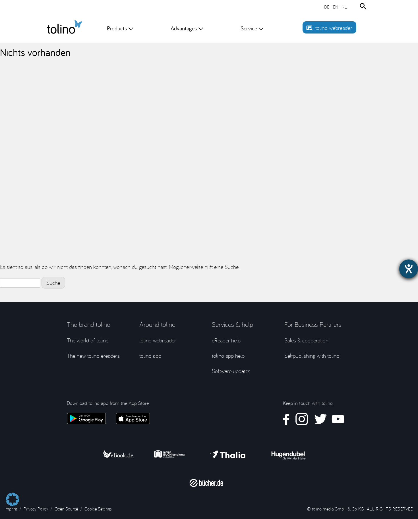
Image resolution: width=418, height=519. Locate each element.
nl (344, 7)
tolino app (150, 355)
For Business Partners (313, 324)
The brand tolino (88, 324)
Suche (364, 6)
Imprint (11, 509)
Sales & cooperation (306, 340)
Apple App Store (133, 418)
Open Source (66, 509)
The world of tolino (88, 340)
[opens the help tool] (408, 269)
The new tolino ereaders (93, 355)
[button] (12, 496)
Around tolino (157, 324)
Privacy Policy (36, 509)
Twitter (320, 419)
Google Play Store (86, 418)
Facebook (286, 419)
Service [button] (249, 28)
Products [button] (117, 28)
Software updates (231, 370)
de (326, 7)
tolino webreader (333, 27)
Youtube (338, 419)
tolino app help (228, 355)
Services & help (232, 324)
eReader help (226, 340)
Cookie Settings (97, 509)
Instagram (302, 419)
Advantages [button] (184, 28)
